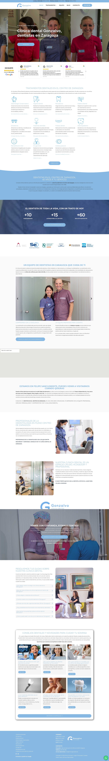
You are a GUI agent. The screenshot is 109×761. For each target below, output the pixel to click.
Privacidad (80, 755)
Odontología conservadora (22, 740)
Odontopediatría (20, 745)
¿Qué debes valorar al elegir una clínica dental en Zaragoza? (30, 586)
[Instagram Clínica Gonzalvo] (18, 754)
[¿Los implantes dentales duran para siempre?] (29, 685)
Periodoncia (19, 743)
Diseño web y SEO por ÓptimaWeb (64, 757)
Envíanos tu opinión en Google (23, 756)
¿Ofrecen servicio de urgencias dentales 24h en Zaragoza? (33, 603)
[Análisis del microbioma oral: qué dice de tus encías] (29, 652)
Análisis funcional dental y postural (24, 751)
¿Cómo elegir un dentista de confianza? (27, 595)
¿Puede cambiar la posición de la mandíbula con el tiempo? (53, 695)
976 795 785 (63, 749)
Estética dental (19, 738)
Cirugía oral (18, 747)
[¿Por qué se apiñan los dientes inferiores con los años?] (54, 652)
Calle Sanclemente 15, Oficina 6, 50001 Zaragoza (73, 748)
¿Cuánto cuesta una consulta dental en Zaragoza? (31, 599)
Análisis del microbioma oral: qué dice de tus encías (28, 662)
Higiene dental (19, 742)
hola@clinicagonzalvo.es (72, 751)
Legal (75, 755)
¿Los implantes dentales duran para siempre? (28, 695)
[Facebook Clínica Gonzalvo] (16, 754)
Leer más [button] (22, 76)
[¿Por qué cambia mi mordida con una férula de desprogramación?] (79, 652)
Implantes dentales (21, 734)
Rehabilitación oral (20, 749)
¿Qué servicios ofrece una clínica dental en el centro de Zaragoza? (32, 591)
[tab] (35, 586)
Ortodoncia (18, 736)
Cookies (85, 755)
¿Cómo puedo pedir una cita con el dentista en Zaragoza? (33, 616)
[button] (87, 5)
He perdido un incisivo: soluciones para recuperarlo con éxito (78, 695)
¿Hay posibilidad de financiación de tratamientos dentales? (33, 607)
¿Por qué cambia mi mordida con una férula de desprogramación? (78, 662)
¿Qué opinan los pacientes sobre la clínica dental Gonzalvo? (30, 612)
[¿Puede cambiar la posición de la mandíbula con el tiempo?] (54, 685)
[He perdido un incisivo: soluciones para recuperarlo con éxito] (79, 685)
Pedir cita (26, 44)
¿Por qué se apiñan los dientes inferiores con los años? (52, 662)
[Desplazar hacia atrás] (3, 35)
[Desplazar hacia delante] (106, 35)
